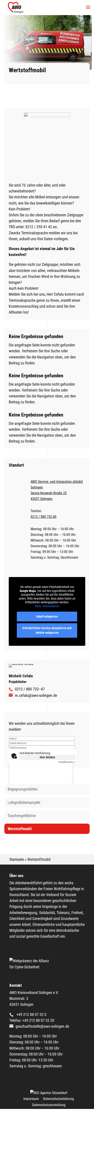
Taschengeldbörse (22, 815)
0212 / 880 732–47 (30, 689)
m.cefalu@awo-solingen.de (36, 695)
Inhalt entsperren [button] (47, 616)
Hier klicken (47, 757)
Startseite (16, 859)
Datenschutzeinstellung (48, 1105)
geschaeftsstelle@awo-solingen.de (42, 1026)
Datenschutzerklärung (58, 1099)
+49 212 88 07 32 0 (31, 1014)
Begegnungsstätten (23, 789)
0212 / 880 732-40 (43, 517)
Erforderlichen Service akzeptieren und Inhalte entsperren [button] (47, 630)
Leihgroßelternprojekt (24, 802)
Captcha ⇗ (67, 762)
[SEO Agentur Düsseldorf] (48, 1093)
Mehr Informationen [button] (47, 606)
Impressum (31, 1099)
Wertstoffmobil (20, 828)
